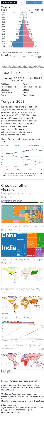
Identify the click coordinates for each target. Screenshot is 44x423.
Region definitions (25, 385)
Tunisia (26, 89)
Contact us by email (30, 387)
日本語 (4, 410)
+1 (25, 73)
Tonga (25, 84)
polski (31, 410)
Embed (21, 52)
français (29, 407)
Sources (4, 381)
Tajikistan (5, 84)
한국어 (11, 410)
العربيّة (3, 407)
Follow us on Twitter (10, 387)
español (20, 407)
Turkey (26, 92)
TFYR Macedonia (8, 87)
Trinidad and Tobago (32, 87)
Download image (6, 52)
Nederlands (21, 410)
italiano (38, 407)
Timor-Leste (6, 92)
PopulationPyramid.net (9, 2)
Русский (16, 412)
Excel (15, 52)
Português (5, 412)
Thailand (5, 89)
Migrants (37, 52)
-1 (16, 73)
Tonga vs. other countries (34, 2)
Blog (37, 385)
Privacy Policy (7, 390)
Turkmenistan (28, 95)
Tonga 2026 (28, 52)
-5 (14, 73)
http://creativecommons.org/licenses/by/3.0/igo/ (22, 401)
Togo (3, 95)
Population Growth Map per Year (22, 345)
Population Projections (16, 317)
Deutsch (11, 407)
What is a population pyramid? (23, 381)
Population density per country (20, 289)
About (4, 385)
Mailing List (21, 2)
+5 (28, 73)
